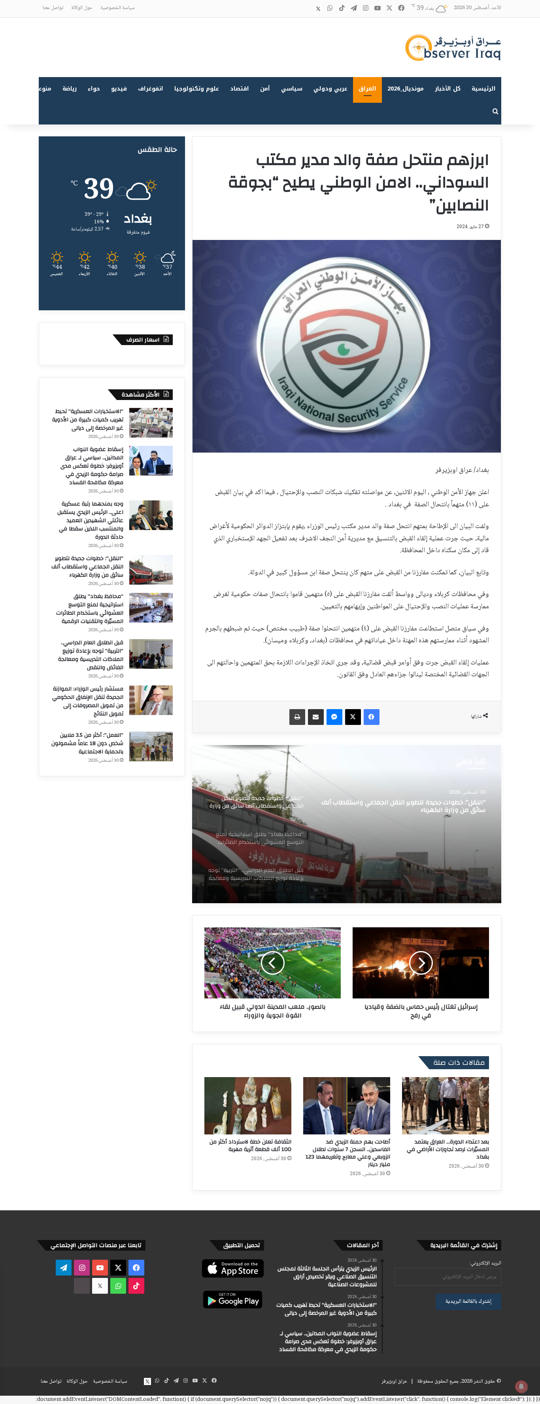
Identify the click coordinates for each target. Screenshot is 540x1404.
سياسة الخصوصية (117, 8)
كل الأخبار (448, 88)
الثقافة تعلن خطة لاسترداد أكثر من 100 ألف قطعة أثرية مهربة (250, 1146)
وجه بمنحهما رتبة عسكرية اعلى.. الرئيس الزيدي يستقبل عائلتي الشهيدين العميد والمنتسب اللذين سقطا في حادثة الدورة (90, 520)
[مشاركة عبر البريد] (316, 717)
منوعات (41, 88)
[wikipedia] (306, 9)
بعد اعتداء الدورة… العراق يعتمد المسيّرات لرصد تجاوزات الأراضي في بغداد (448, 1149)
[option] (346, 824)
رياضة (69, 88)
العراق (367, 88)
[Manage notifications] (521, 1386)
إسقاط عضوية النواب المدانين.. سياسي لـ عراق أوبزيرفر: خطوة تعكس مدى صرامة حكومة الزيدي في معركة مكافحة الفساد (91, 466)
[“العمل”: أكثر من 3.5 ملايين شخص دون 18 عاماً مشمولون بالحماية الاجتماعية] (151, 746)
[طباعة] (297, 717)
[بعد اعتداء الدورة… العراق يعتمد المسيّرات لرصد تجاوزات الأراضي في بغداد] (445, 1105)
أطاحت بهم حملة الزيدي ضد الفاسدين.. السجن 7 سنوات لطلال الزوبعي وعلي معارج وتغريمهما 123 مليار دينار (348, 1153)
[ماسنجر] (334, 717)
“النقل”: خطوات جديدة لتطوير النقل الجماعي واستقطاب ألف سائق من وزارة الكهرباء (87, 566)
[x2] (318, 9)
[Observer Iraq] (453, 47)
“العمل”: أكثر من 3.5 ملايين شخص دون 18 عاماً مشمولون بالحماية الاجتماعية (87, 743)
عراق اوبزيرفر (394, 1381)
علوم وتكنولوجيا (196, 88)
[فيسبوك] (372, 717)
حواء (94, 88)
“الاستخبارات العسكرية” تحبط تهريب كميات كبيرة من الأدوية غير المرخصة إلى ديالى (87, 419)
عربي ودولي (330, 88)
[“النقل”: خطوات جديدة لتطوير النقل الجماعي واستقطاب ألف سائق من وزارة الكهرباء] (151, 570)
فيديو (119, 88)
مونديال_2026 (405, 88)
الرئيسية (484, 88)
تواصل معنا (53, 8)
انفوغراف (150, 88)
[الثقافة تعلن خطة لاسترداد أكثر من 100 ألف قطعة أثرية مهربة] (247, 1105)
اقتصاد (239, 88)
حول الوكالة (82, 8)
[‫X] (353, 717)
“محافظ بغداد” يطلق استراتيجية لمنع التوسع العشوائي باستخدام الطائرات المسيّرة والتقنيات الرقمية (89, 609)
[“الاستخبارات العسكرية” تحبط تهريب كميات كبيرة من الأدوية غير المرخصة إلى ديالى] (151, 423)
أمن (265, 88)
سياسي (291, 88)
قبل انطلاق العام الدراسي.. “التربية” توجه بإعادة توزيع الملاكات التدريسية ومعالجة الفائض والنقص (90, 655)
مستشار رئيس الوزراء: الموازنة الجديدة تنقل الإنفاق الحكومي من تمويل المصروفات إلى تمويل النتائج (87, 701)
